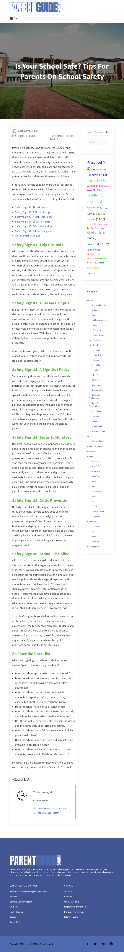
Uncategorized (93, 546)
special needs (101, 169)
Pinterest (111, 944)
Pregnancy (95, 421)
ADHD (96, 190)
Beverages (95, 471)
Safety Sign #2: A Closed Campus (33, 212)
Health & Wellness (98, 390)
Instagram (103, 944)
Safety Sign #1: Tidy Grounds (31, 207)
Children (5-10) (96, 232)
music (90, 224)
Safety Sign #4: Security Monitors (34, 221)
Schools (13, 917)
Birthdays (95, 310)
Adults (104, 244)
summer (91, 273)
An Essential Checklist (27, 236)
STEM (99, 208)
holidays (90, 228)
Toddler (96, 345)
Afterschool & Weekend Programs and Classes (28, 891)
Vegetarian (95, 516)
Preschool (97, 340)
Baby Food (95, 466)
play (105, 208)
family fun (103, 190)
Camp (93, 315)
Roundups (91, 521)
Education (31, 135)
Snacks (94, 506)
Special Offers (15, 922)
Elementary (97, 330)
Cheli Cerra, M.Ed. (28, 130)
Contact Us (68, 896)
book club (91, 262)
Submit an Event (71, 917)
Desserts (94, 481)
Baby (95, 325)
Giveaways (91, 451)
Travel (95, 375)
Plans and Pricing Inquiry (74, 912)
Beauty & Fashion (98, 305)
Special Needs (97, 426)
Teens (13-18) (96, 219)
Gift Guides (95, 380)
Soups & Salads (97, 511)
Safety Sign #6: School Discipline (33, 231)
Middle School (98, 335)
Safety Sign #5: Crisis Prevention (33, 226)
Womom (95, 541)
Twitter (95, 944)
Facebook (88, 944)
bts (103, 186)
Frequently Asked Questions (75, 907)
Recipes (90, 456)
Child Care (14, 907)
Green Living (96, 385)
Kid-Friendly (96, 491)
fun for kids (95, 180)
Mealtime (96, 370)
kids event (93, 250)
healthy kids (102, 258)
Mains (93, 496)
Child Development (99, 320)
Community (96, 350)
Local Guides (96, 411)
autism (103, 228)
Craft (97, 228)
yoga (93, 169)
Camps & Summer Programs (21, 902)
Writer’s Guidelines (71, 902)
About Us (68, 891)
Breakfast (95, 476)
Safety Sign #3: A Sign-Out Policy (33, 216)
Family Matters (97, 365)
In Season (95, 526)
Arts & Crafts (92, 436)
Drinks (93, 486)
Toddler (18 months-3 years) (95, 201)
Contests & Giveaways (96, 446)
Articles (90, 300)
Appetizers (95, 461)
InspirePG (97, 355)
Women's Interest (98, 431)
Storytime (98, 267)
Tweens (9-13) (97, 175)
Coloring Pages (97, 441)
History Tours (101, 223)
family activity (96, 214)
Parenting (95, 416)
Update (94, 536)
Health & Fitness (16, 912)
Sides (93, 501)
